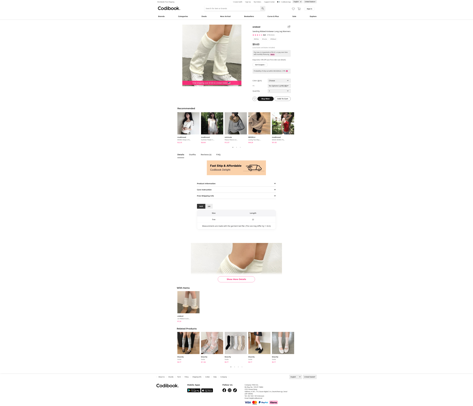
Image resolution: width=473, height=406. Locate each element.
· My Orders (257, 2)
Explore (313, 16)
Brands (161, 16)
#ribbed (273, 39)
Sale (294, 16)
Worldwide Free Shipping (165, 2)
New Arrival (225, 16)
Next (297, 128)
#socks (264, 39)
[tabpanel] (189, 128)
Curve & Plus (273, 16)
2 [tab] (236, 147)
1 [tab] (233, 147)
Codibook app (286, 2)
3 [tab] (240, 147)
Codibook (169, 8)
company (223, 377)
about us (161, 377)
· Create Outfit (237, 2)
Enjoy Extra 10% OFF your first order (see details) (269, 60)
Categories (183, 16)
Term (179, 377)
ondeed (256, 27)
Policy (187, 377)
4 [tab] (242, 367)
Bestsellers (249, 16)
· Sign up (248, 2)
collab (207, 377)
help (215, 377)
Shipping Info (196, 377)
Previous (175, 128)
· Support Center (269, 2)
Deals (204, 16)
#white (256, 39)
